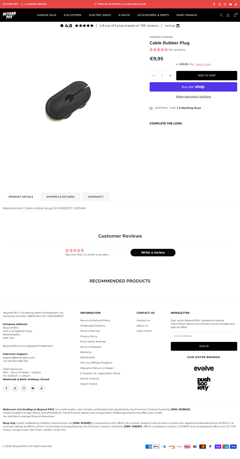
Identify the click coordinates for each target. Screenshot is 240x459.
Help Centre (144, 331)
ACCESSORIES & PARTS (153, 15)
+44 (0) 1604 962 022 (15, 360)
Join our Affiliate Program (96, 362)
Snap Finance (89, 383)
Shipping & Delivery (92, 325)
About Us (142, 325)
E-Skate (124, 15)
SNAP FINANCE (186, 15)
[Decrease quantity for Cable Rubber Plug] (153, 75)
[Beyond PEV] (9, 14)
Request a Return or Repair (97, 367)
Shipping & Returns (60, 196)
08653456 (34, 316)
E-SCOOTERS (73, 15)
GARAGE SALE (46, 15)
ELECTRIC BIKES (100, 15)
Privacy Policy (88, 336)
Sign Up (204, 346)
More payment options (193, 96)
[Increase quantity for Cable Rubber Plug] (170, 75)
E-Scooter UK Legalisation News (100, 373)
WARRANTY (96, 196)
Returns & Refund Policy (95, 320)
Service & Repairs (91, 346)
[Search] (221, 15)
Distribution (87, 357)
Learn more (203, 64)
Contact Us (143, 320)
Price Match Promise (93, 341)
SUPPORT (12, 4)
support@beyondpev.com (19, 357)
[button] (159, 49)
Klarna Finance (89, 378)
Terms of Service (90, 331)
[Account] (228, 15)
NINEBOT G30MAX (161, 36)
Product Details (21, 196)
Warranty (86, 352)
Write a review (153, 252)
